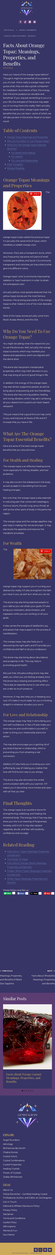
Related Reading (15, 168)
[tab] (22, 1090)
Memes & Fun (10, 1230)
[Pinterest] (34, 22)
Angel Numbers (27, 30)
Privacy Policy (10, 1210)
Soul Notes (8, 1234)
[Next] (48, 1046)
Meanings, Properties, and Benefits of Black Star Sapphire (11, 977)
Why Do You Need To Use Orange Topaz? (28, 141)
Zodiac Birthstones (15, 36)
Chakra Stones (10, 1152)
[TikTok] (25, 22)
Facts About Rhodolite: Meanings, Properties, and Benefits (43, 977)
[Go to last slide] (7, 1046)
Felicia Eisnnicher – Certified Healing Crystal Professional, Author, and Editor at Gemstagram (27, 1196)
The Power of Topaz (17, 859)
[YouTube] (50, 1250)
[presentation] (27, 1036)
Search (32, 36)
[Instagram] (30, 22)
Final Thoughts (15, 164)
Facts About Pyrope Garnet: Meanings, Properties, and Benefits (24, 1078)
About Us (8, 1190)
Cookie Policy (10, 1222)
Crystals (9, 30)
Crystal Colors (10, 1156)
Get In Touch (10, 1202)
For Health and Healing (23, 153)
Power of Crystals (12, 1173)
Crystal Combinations (14, 1160)
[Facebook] (20, 22)
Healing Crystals (11, 1168)
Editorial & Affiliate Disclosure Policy (21, 1206)
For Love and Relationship (24, 160)
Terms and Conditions (14, 1218)
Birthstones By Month (14, 1148)
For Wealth (17, 156)
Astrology (8, 1144)
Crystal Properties (12, 1164)
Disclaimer (8, 1214)
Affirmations (9, 1226)
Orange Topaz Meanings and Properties (27, 137)
